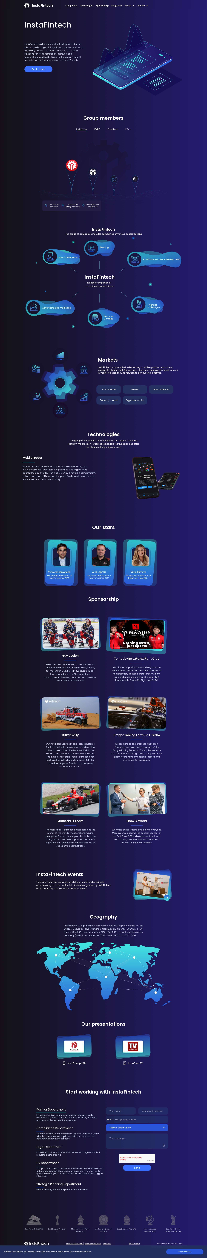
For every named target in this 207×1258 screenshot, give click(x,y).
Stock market (109, 389)
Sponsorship (102, 5)
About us (129, 5)
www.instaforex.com (74, 1243)
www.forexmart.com (93, 1243)
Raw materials (161, 389)
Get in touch (39, 69)
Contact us (142, 5)
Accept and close (184, 1252)
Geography (117, 5)
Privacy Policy (134, 1243)
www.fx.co (107, 1243)
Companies (71, 5)
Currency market (109, 400)
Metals (134, 389)
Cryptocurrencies (135, 400)
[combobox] (110, 1119)
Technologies (87, 5)
